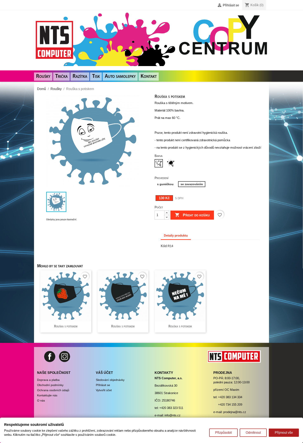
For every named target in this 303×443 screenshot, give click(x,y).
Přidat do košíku (192, 214)
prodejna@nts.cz (234, 412)
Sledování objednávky (110, 379)
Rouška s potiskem (66, 326)
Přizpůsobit (223, 432)
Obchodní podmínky (50, 385)
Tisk (96, 76)
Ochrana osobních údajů (53, 390)
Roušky (43, 76)
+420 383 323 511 (171, 408)
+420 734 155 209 (230, 404)
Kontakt (149, 76)
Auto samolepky (120, 76)
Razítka (80, 76)
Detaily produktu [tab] (176, 235)
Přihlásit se (103, 385)
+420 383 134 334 (230, 397)
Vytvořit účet (104, 390)
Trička (61, 76)
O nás (41, 400)
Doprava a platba (48, 379)
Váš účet (104, 372)
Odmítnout (253, 432)
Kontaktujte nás (47, 395)
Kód (164, 246)
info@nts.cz (172, 415)
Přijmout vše (284, 432)
